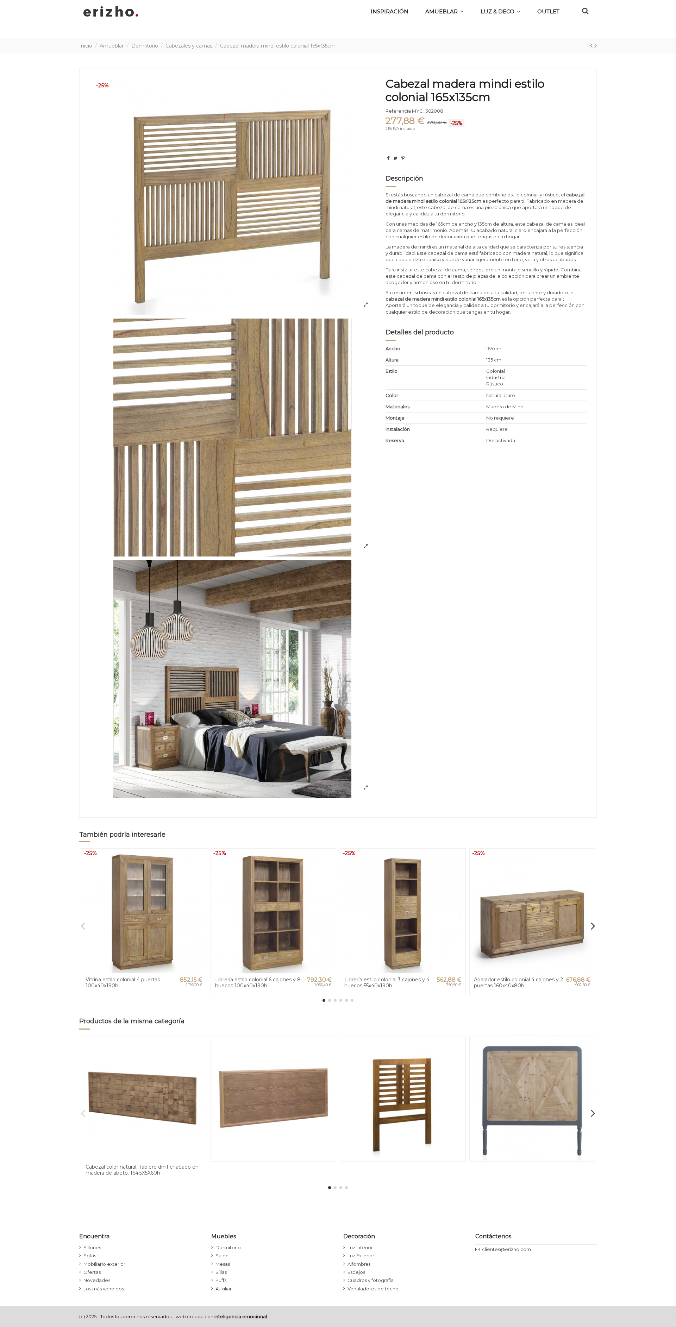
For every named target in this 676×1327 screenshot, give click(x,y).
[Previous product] (592, 45)
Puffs (220, 1280)
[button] (500, 11)
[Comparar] (201, 871)
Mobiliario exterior (104, 1264)
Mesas (222, 1264)
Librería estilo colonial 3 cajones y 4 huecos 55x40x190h (387, 982)
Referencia (398, 111)
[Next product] (595, 45)
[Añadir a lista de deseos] (201, 859)
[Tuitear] (395, 158)
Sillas (221, 1272)
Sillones (92, 1247)
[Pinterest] (403, 158)
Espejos (356, 1272)
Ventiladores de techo (373, 1288)
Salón (222, 1255)
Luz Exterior (361, 1255)
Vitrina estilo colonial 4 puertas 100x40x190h (123, 982)
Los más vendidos (103, 1288)
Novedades (96, 1280)
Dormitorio (228, 1247)
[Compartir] (388, 158)
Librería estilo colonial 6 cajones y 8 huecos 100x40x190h (258, 982)
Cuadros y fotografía (371, 1280)
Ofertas (92, 1272)
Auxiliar (223, 1288)
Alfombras (359, 1264)
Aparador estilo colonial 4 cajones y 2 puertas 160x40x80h (518, 982)
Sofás (89, 1255)
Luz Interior (360, 1247)
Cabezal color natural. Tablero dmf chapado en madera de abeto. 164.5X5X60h (142, 1170)
